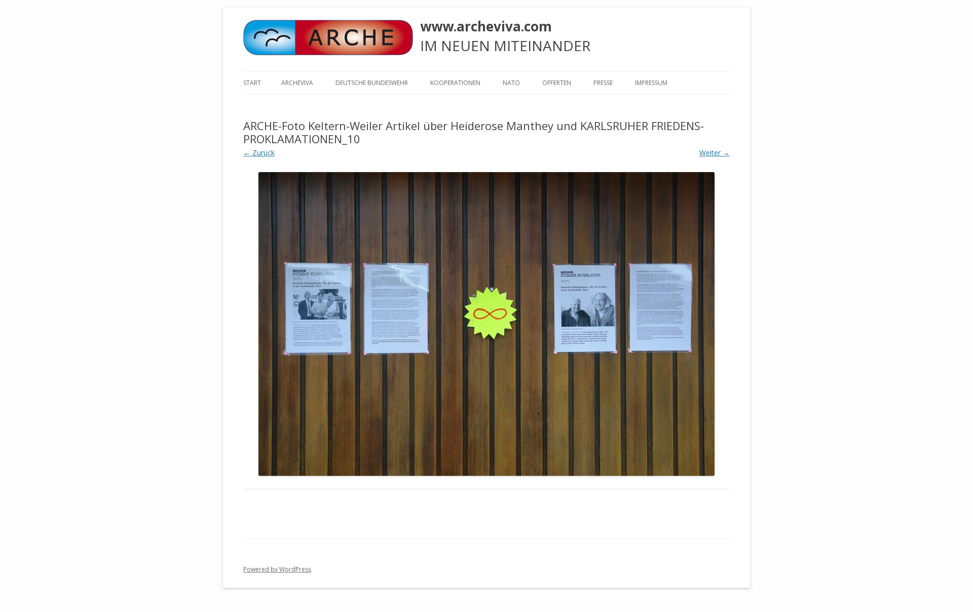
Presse (603, 82)
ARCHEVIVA (297, 82)
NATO (511, 82)
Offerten (556, 82)
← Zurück (259, 152)
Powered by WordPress (277, 569)
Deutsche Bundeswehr (371, 82)
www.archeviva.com (486, 26)
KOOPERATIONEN (455, 82)
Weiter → (714, 152)
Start (252, 82)
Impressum (651, 82)
